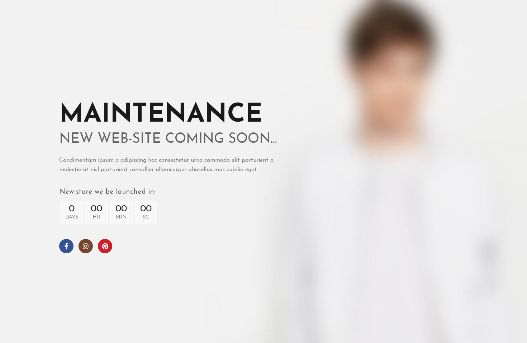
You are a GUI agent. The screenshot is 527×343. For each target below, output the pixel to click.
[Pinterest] (105, 246)
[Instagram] (86, 246)
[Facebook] (66, 246)
